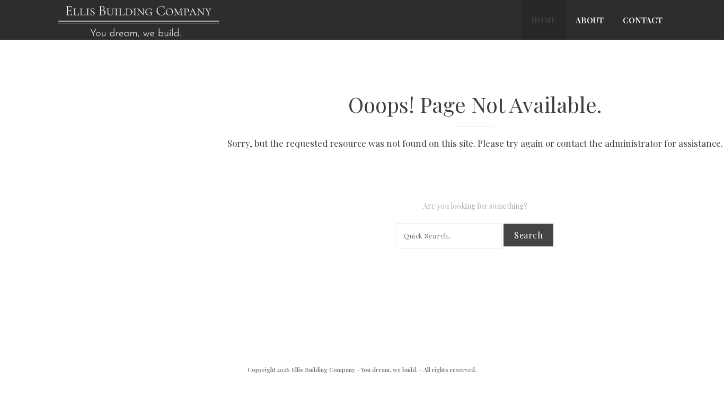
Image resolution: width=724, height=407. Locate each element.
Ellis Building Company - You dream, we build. (355, 370)
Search (528, 235)
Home (544, 20)
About (590, 20)
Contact (643, 20)
